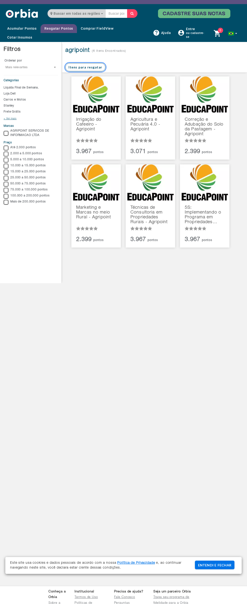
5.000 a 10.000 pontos (27, 159)
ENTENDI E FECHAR (214, 565)
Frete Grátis (12, 111)
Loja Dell (10, 93)
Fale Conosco (124, 597)
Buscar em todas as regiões (77, 13)
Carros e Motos (15, 99)
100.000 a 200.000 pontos (30, 195)
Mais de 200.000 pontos (28, 201)
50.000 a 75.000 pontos (28, 183)
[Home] (22, 13)
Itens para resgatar (85, 67)
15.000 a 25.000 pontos (28, 171)
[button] (232, 33)
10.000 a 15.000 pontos (28, 165)
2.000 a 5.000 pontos (26, 153)
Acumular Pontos (22, 28)
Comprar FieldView (97, 28)
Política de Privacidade (136, 563)
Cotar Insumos (19, 37)
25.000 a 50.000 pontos (28, 177)
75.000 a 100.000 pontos (29, 189)
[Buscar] (132, 13)
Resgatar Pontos (58, 28)
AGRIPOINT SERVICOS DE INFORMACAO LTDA (29, 132)
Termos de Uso (86, 597)
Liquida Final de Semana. (21, 87)
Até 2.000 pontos (23, 147)
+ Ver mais (10, 119)
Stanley (9, 105)
